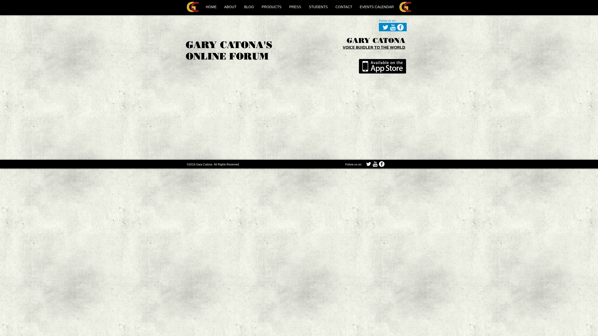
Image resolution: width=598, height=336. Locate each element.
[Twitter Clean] (385, 27)
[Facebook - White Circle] (400, 27)
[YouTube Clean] (393, 27)
